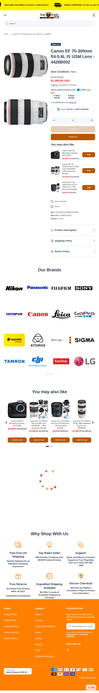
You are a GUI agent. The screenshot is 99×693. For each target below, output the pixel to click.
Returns (38, 644)
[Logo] (49, 15)
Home (6, 34)
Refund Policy (10, 620)
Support (80, 553)
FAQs (37, 650)
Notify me (73, 137)
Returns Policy (10, 638)
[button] (94, 15)
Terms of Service (11, 632)
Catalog (38, 620)
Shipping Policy (11, 626)
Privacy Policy (10, 614)
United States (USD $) (16, 672)
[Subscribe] (92, 626)
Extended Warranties (44, 656)
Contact (38, 638)
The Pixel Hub (90, 678)
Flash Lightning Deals (45, 626)
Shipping (54, 85)
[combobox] (49, 23)
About (38, 632)
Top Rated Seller (49, 553)
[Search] (6, 23)
